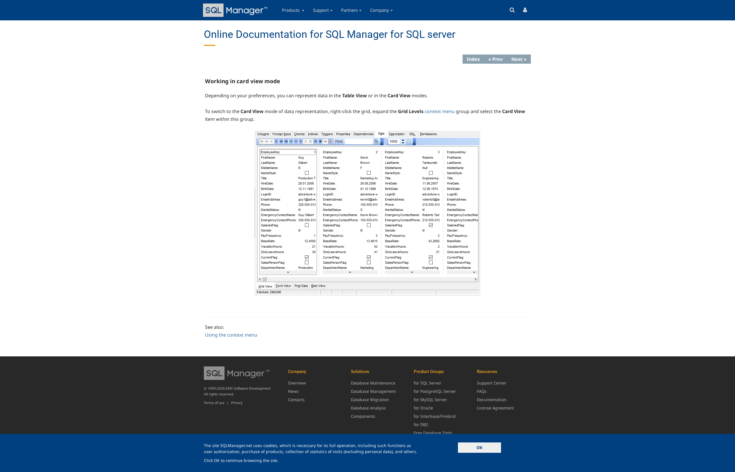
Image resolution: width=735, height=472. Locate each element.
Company (379, 10)
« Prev (495, 59)
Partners (349, 10)
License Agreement (495, 408)
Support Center (491, 383)
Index (473, 59)
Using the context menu (231, 335)
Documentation (491, 399)
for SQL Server (427, 383)
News (293, 391)
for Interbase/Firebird (435, 416)
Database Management (373, 391)
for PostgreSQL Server (435, 391)
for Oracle (423, 408)
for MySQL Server (430, 399)
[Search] (512, 10)
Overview (297, 383)
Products (291, 10)
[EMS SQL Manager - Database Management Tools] (236, 10)
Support (321, 10)
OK (479, 447)
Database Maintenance (373, 383)
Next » (519, 59)
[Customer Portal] (525, 10)
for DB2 (421, 424)
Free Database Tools (433, 433)
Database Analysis (368, 408)
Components (363, 416)
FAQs (482, 391)
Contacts (296, 399)
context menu (440, 111)
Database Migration (370, 399)
